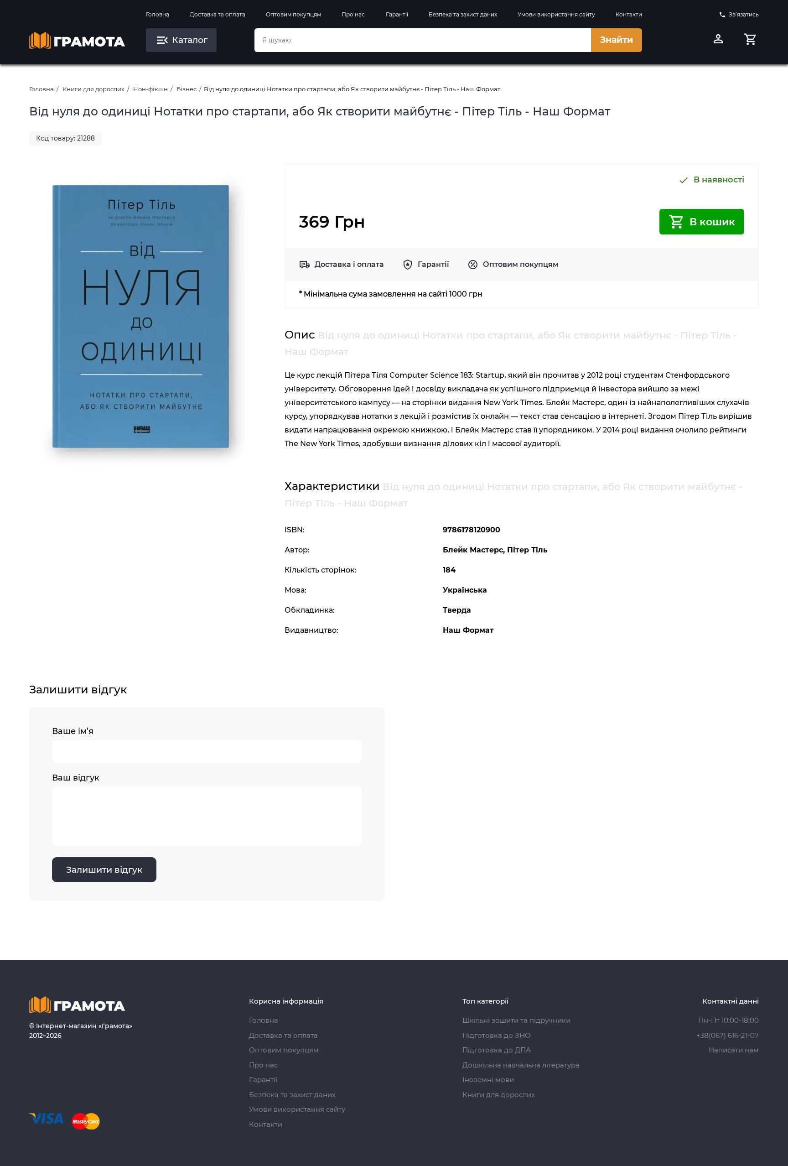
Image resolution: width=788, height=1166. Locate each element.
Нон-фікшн (150, 89)
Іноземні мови (488, 1079)
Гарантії (397, 14)
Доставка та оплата (217, 14)
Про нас (353, 14)
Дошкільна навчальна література (521, 1065)
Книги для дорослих (93, 89)
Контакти (629, 14)
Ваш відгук (75, 778)
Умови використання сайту (556, 14)
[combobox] (422, 40)
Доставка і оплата (349, 264)
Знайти (616, 40)
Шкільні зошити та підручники (516, 1020)
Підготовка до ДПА (496, 1050)
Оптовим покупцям (293, 14)
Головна (157, 14)
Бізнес (186, 89)
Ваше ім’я (72, 731)
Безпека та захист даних (463, 14)
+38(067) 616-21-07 (727, 1035)
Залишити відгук (104, 869)
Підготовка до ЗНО (496, 1035)
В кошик (712, 222)
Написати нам (734, 1050)
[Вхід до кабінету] (718, 40)
